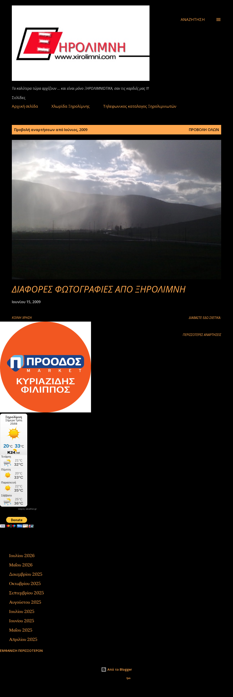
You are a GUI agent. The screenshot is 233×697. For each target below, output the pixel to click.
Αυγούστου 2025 (25, 602)
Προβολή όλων (204, 129)
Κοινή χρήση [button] (22, 317)
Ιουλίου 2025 (21, 611)
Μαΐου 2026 (21, 565)
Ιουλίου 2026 (22, 555)
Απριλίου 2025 (23, 639)
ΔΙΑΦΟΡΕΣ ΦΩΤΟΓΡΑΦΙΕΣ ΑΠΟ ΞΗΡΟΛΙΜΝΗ (98, 289)
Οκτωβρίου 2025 (25, 583)
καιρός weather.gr (27, 509)
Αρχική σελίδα (25, 106)
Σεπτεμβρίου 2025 (26, 592)
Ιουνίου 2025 (21, 620)
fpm (129, 678)
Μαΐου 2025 (20, 630)
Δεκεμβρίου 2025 (25, 574)
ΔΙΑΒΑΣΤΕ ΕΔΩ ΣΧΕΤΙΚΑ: (205, 317)
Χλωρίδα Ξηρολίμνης (70, 106)
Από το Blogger (119, 669)
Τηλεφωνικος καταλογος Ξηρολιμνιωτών (139, 106)
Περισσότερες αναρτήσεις (202, 334)
